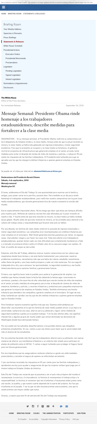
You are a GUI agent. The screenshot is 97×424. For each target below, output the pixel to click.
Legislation (8, 67)
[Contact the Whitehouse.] (59, 406)
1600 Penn (81, 413)
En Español (22, 419)
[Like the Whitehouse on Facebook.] (38, 406)
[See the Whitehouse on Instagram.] (33, 406)
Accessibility (33, 419)
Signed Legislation (13, 75)
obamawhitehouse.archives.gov (48, 171)
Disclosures (8, 87)
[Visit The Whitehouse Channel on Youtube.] (48, 406)
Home (3, 14)
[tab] (3, 7)
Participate (68, 413)
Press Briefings (10, 37)
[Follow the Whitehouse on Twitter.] (28, 406)
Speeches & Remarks (13, 33)
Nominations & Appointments (15, 83)
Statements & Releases (34, 14)
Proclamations (11, 62)
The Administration (51, 413)
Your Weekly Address (12, 29)
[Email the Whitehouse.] (66, 406)
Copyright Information (49, 419)
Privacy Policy (64, 419)
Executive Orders (13, 54)
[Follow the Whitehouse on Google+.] (43, 406)
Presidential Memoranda (16, 58)
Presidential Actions (12, 50)
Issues (36, 413)
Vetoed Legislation (13, 79)
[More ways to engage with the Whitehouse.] (53, 406)
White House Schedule (13, 46)
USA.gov (75, 419)
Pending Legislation (13, 71)
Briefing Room (14, 14)
